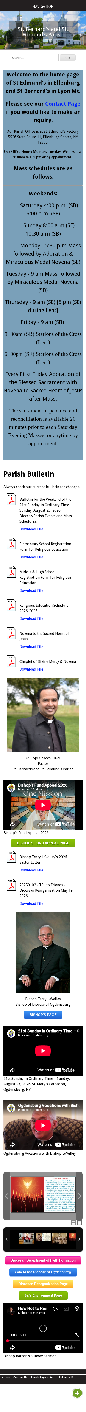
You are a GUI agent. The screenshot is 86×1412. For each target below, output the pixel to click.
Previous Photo (6, 1196)
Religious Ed (67, 1377)
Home (6, 1377)
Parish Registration (43, 1377)
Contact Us (20, 1377)
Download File (31, 529)
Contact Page (62, 104)
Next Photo (79, 1196)
